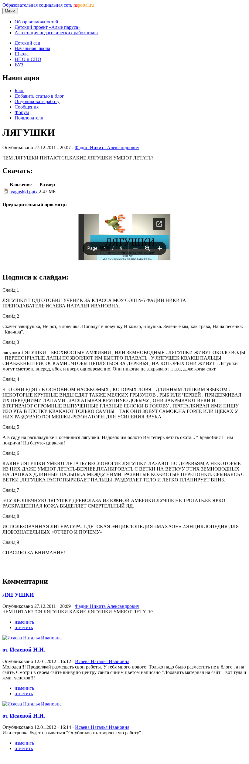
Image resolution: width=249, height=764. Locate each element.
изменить (24, 622)
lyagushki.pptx (23, 191)
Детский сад (27, 42)
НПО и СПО (28, 59)
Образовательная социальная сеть (48, 5)
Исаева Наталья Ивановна (102, 661)
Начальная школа (32, 48)
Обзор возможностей (36, 21)
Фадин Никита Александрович (107, 147)
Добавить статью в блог (39, 96)
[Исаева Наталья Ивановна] (32, 637)
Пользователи (29, 117)
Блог (19, 90)
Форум (22, 112)
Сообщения (27, 106)
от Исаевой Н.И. (23, 649)
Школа (22, 53)
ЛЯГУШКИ (18, 594)
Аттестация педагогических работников (56, 32)
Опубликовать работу (37, 101)
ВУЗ (19, 64)
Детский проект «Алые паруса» (47, 27)
